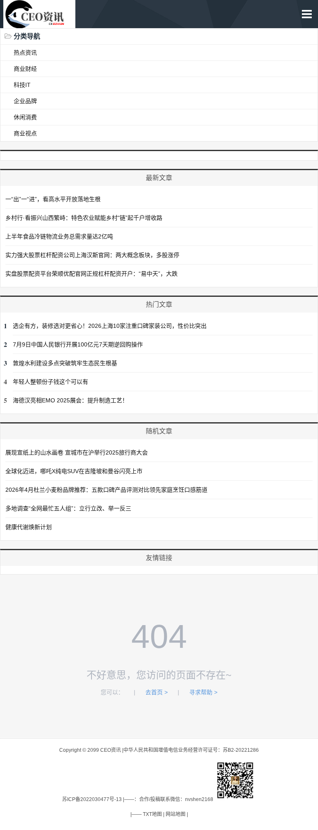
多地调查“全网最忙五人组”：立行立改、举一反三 (68, 508)
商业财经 (25, 68)
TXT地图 (152, 814)
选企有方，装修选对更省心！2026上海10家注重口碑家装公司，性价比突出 (110, 325)
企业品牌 (25, 101)
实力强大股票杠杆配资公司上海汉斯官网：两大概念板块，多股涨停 (92, 255)
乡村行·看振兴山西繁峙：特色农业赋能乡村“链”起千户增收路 (83, 217)
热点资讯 (25, 52)
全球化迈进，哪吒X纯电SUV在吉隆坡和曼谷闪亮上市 (73, 471)
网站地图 (176, 814)
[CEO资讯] (39, 24)
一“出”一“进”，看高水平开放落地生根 (53, 199)
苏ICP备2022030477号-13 (92, 799)
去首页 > (156, 692)
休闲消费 (25, 117)
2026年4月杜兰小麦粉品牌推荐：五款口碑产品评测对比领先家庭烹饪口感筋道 (106, 489)
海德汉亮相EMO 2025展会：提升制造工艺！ (70, 400)
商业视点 (25, 133)
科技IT (22, 85)
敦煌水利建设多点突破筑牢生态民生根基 (65, 363)
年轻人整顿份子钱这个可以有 (50, 381)
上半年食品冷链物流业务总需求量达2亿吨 (59, 236)
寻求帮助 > (203, 692)
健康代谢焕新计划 (28, 527)
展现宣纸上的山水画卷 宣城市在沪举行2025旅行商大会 (76, 452)
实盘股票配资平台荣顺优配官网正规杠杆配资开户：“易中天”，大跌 (91, 273)
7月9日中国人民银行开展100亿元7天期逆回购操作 (78, 344)
